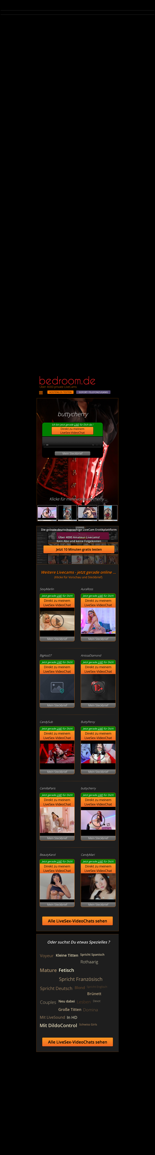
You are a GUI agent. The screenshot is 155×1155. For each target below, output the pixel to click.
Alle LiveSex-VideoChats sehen (77, 921)
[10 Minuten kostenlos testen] (44, 391)
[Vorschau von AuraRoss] (98, 633)
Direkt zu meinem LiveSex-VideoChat (72, 430)
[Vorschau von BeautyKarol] (57, 898)
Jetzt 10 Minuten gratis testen (79, 549)
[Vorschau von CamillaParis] (57, 832)
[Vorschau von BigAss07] (57, 699)
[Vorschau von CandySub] (57, 765)
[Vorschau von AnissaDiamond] (98, 699)
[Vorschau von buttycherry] (98, 832)
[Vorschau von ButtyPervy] (98, 765)
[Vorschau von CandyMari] (98, 898)
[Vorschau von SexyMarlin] (57, 633)
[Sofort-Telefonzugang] (46, 391)
